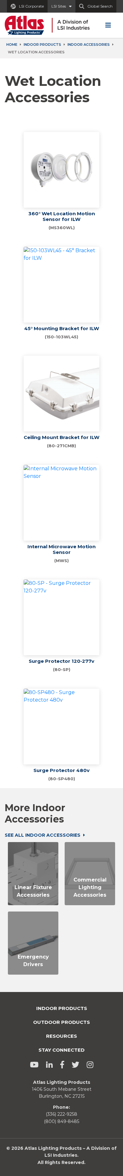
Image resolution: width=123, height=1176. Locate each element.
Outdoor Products (61, 1022)
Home (11, 44)
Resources (61, 1036)
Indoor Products (42, 44)
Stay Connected (61, 1050)
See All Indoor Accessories (43, 835)
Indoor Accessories (88, 44)
